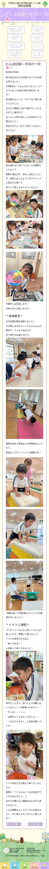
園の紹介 (5, 867)
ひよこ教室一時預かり (15, 54)
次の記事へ (35, 824)
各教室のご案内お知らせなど (16, 30)
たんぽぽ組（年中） (15, 38)
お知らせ (44, 867)
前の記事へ (13, 824)
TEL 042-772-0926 (33, 852)
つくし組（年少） (37, 38)
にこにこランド (38, 46)
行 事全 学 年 (37, 54)
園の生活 (14, 867)
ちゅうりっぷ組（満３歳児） (16, 46)
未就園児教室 (34, 867)
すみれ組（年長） (38, 30)
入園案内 (24, 867)
